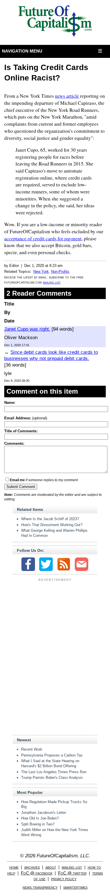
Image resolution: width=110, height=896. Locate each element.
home (14, 867)
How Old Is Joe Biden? (40, 818)
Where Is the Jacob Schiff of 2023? (50, 519)
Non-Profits (60, 271)
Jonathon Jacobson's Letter (43, 812)
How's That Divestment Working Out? (51, 525)
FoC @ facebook (36, 873)
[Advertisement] (55, 618)
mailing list (52, 282)
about (50, 867)
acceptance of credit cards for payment (43, 238)
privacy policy (63, 878)
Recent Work (31, 749)
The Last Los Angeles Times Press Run (53, 772)
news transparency (40, 887)
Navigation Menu (22, 51)
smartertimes (75, 887)
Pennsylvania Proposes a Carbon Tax (52, 755)
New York (41, 271)
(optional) (25, 418)
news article (67, 95)
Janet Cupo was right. (27, 329)
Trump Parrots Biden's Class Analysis (52, 777)
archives (32, 867)
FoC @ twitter (72, 873)
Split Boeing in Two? (37, 824)
